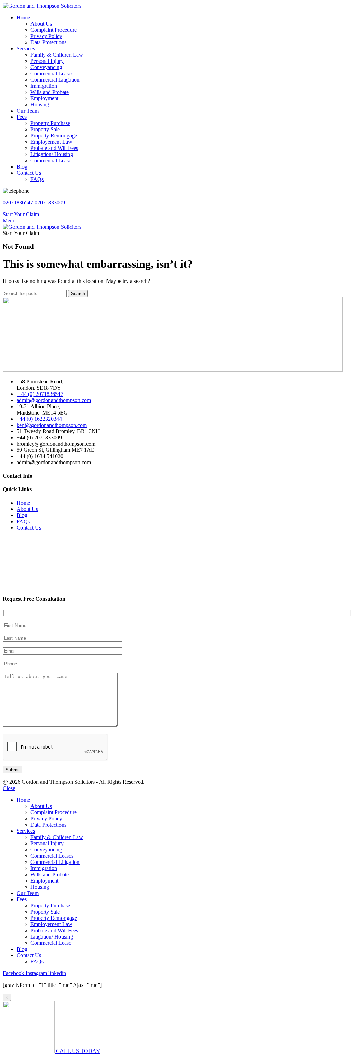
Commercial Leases (51, 73)
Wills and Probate (49, 92)
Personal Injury (47, 61)
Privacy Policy (46, 36)
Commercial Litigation (55, 80)
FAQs (37, 179)
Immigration (43, 86)
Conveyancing (46, 67)
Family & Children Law (56, 55)
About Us (41, 24)
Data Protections (48, 42)
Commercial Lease (50, 160)
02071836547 (19, 203)
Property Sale (45, 129)
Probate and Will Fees (54, 148)
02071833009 (50, 203)
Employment (44, 98)
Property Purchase (50, 123)
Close (9, 788)
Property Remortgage (53, 136)
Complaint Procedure (53, 30)
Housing (39, 104)
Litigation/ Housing (51, 154)
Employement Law (51, 142)
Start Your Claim (21, 214)
